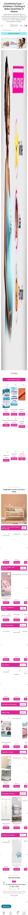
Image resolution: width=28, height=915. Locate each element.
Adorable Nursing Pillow (6, 843)
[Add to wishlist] (7, 384)
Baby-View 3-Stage (16, 574)
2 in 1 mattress (6, 631)
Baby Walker (16, 614)
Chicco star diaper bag (17, 719)
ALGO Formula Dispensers (6, 536)
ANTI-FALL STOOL (17, 758)
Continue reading (14, 895)
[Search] (19, 30)
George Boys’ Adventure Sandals (6, 672)
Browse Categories (14, 33)
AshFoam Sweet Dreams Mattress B (16, 633)
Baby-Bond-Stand (17, 823)
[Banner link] (14, 42)
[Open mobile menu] (1, 25)
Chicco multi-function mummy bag (6, 743)
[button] (6, 414)
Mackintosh (22, 409)
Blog (14, 881)
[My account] (21, 25)
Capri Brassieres (16, 534)
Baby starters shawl (16, 865)
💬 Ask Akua (6, 906)
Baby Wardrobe (6, 823)
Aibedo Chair (6, 782)
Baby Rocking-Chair (6, 598)
